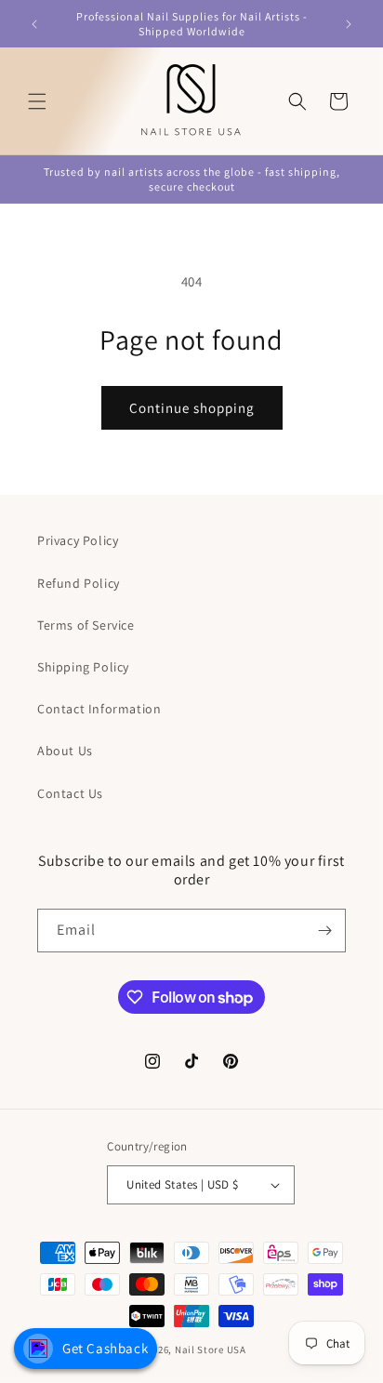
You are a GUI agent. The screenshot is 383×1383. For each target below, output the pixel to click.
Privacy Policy (77, 540)
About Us (65, 750)
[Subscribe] (324, 930)
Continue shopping (192, 408)
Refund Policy (78, 583)
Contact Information (99, 708)
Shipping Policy (83, 666)
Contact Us (70, 793)
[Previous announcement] (34, 24)
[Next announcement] (348, 24)
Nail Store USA (210, 1349)
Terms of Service (86, 625)
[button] (37, 101)
